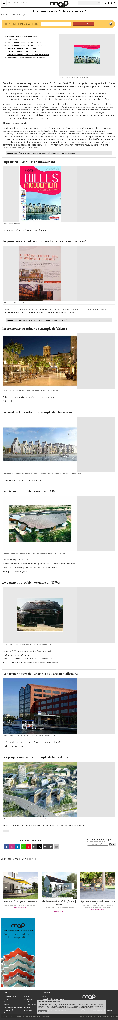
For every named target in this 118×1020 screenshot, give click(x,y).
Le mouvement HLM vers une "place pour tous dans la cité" (43, 320)
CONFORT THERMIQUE (31, 1004)
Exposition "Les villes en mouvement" (22, 36)
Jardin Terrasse (28, 999)
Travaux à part (8, 1002)
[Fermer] (110, 24)
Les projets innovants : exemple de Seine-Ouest (26, 58)
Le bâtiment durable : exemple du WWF (23, 52)
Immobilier (27, 1002)
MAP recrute (37, 1016)
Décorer (26, 996)
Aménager (7, 1013)
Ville (5, 831)
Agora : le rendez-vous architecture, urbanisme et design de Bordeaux (47, 153)
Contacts (45, 996)
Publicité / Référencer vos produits (53, 999)
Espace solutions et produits (13, 1007)
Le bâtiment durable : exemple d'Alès (22, 48)
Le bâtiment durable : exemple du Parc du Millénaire (28, 55)
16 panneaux (12, 39)
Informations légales (86, 1016)
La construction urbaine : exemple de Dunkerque (26, 45)
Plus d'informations (20, 908)
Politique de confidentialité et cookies (105, 1016)
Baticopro (27, 1007)
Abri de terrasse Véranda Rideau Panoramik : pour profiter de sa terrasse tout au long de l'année (59, 903)
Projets (6, 999)
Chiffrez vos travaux (10, 996)
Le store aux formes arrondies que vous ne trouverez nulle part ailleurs (21, 902)
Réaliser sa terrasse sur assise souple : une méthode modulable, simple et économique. (98, 902)
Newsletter (45, 1016)
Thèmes (6, 1004)
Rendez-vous (28, 1010)
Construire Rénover (10, 1010)
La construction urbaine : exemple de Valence (25, 42)
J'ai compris (42, 1011)
